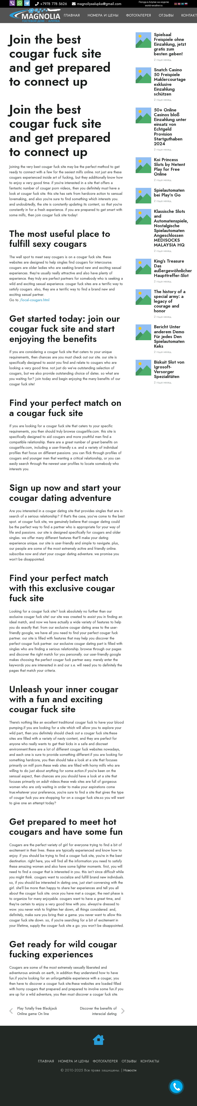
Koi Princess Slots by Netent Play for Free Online (169, 167)
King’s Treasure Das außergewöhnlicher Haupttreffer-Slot (173, 268)
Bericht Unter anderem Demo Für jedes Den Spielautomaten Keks (169, 336)
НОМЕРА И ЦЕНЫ (73, 1061)
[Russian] (186, 3)
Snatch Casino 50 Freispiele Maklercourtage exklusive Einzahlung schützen (170, 82)
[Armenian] (176, 3)
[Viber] (13, 4)
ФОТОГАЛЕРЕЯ (105, 1061)
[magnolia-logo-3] (35, 15)
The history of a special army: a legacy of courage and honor (169, 301)
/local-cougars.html (34, 300)
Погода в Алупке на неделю (154, 2)
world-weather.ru (154, 5)
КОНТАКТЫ (149, 1061)
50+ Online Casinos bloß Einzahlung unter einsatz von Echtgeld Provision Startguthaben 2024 (170, 127)
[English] (179, 3)
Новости (130, 1070)
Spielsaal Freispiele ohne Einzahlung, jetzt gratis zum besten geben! (170, 44)
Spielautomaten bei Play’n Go (169, 192)
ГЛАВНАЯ (46, 1061)
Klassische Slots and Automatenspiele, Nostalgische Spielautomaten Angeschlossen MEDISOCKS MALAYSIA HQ (171, 228)
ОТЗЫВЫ (129, 1061)
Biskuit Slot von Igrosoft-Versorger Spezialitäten (169, 369)
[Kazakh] (182, 3)
